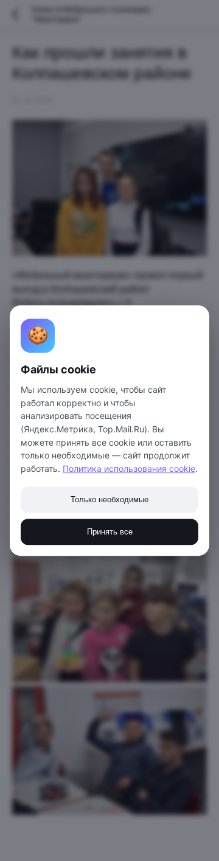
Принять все (110, 531)
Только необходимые (109, 499)
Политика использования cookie (129, 468)
